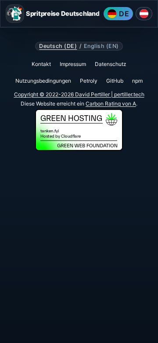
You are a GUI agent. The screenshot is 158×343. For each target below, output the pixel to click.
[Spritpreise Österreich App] (144, 13)
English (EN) (101, 46)
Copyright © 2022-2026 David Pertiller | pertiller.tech (79, 94)
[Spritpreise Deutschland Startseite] (15, 13)
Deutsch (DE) (58, 46)
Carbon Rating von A (111, 103)
